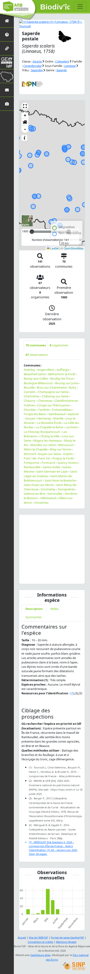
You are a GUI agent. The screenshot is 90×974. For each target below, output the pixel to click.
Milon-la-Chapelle (36, 449)
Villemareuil (48, 498)
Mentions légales (66, 942)
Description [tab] (33, 609)
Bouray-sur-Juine (66, 383)
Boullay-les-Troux (62, 378)
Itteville (58, 418)
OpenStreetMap (74, 248)
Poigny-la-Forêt (63, 458)
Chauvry (29, 401)
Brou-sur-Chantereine (52, 387)
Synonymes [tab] (33, 617)
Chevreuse (45, 401)
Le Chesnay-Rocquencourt (42, 432)
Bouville (29, 387)
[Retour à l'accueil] (7, 20)
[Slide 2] (56, 577)
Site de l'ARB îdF (38, 937)
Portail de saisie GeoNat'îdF (67, 937)
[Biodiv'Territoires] (7, 76)
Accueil (22, 937)
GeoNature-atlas (40, 955)
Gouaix (30, 418)
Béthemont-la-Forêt (61, 374)
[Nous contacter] (7, 90)
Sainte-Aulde (51, 467)
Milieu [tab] (54, 609)
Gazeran (73, 414)
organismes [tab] (59, 345)
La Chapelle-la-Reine (49, 427)
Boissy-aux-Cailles (36, 378)
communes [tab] (36, 345)
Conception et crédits (40, 942)
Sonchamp (48, 489)
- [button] (25, 129)
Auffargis (63, 370)
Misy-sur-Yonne (60, 449)
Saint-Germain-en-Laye (52, 471)
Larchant (72, 427)
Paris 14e (30, 458)
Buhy (72, 387)
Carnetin (30, 392)
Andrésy (29, 370)
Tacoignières (66, 489)
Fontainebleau (62, 410)
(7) (72, 693)
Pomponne (31, 463)
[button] (24, 106)
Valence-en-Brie (34, 493)
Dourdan (30, 410)
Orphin (68, 454)
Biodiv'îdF (55, 7)
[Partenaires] (7, 48)
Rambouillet (32, 467)
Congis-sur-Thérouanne (53, 405)
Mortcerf (30, 454)
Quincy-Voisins (67, 463)
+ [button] (25, 115)
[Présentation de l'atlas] (7, 34)
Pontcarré (48, 463)
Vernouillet (54, 493)
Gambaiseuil (56, 414)
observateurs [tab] (37, 355)
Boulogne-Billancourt (38, 383)
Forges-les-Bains (35, 414)
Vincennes (41, 502)
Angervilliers (45, 370)
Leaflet (54, 248)
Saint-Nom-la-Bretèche (60, 480)
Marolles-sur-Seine (43, 445)
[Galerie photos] (7, 104)
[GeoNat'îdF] (7, 62)
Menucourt (66, 445)
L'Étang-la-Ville (49, 436)
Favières (44, 410)
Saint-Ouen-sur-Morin (39, 485)
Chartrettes (31, 396)
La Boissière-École (49, 423)
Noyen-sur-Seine (49, 454)
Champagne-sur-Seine (53, 392)
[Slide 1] (47, 577)
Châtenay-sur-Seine (55, 396)
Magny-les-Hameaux (47, 440)
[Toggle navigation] (80, 6)
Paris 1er (44, 458)
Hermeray (44, 418)
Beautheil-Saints (35, 374)
